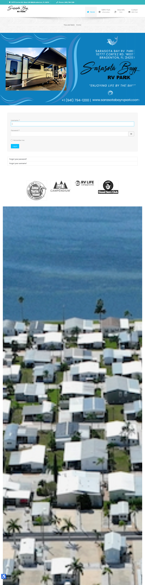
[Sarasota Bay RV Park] (18, 9)
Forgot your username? (18, 163)
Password (15, 130)
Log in (15, 146)
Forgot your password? (18, 159)
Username (15, 120)
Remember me (18, 140)
